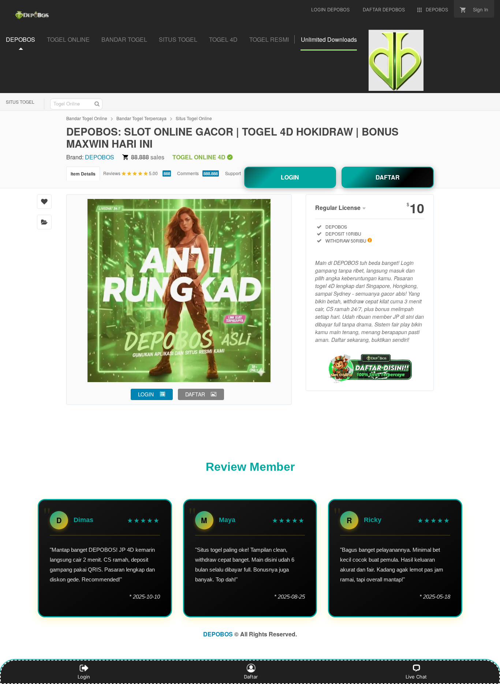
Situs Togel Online (194, 118)
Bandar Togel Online (86, 118)
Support (233, 173)
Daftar (251, 677)
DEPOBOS (99, 157)
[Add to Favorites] (44, 201)
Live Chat (416, 677)
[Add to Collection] (44, 222)
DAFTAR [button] (195, 394)
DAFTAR (388, 177)
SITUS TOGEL (20, 102)
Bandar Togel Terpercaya (141, 118)
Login (84, 677)
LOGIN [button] (146, 394)
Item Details (83, 173)
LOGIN (290, 177)
